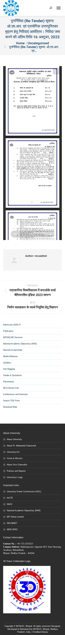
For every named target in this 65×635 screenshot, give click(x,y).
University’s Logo (15, 477)
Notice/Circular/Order (12, 350)
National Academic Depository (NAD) (20, 343)
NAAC (9, 504)
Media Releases (10, 356)
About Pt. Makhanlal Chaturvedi (21, 445)
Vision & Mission (14, 458)
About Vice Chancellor (17, 464)
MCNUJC (37, 629)
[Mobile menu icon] (58, 8)
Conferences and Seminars (15, 394)
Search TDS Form (11, 400)
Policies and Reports (16, 471)
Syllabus (7, 362)
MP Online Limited (15, 517)
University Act (13, 452)
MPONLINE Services (13, 337)
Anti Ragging (9, 369)
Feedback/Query (40, 632)
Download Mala (10, 407)
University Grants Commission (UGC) (24, 491)
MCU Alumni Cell (11, 388)
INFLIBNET (12, 523)
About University (14, 439)
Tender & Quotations (12, 375)
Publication (8, 331)
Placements (8, 381)
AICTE (10, 498)
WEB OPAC (12, 529)
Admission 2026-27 (12, 325)
